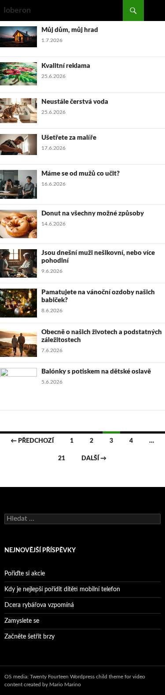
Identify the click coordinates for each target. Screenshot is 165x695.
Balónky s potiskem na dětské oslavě (96, 371)
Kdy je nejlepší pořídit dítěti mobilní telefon (62, 589)
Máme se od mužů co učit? (80, 173)
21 (61, 458)
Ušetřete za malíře (68, 137)
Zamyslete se (21, 621)
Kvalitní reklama (65, 66)
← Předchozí (32, 441)
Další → (93, 458)
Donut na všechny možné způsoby (92, 213)
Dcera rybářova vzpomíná (39, 605)
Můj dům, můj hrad (69, 30)
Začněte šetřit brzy (29, 637)
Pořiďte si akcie (24, 574)
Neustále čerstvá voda (74, 102)
